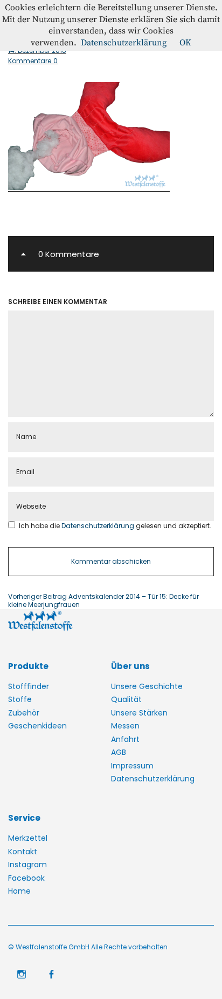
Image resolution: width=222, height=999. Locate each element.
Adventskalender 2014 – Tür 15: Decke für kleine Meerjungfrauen (103, 600)
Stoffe (20, 699)
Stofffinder (28, 686)
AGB (118, 752)
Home (19, 891)
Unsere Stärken (139, 712)
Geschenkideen (37, 725)
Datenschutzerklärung (98, 525)
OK (185, 42)
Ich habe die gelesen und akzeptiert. (115, 525)
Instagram (27, 864)
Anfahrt (125, 739)
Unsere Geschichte (147, 686)
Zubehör (23, 712)
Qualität (126, 699)
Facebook (26, 878)
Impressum (132, 765)
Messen (125, 725)
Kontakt (22, 851)
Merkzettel (27, 838)
